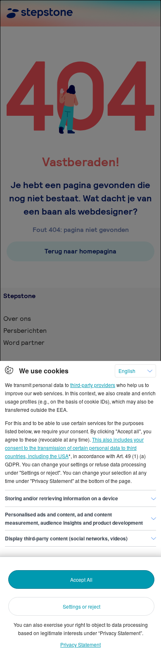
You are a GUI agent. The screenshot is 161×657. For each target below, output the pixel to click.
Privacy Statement (80, 644)
